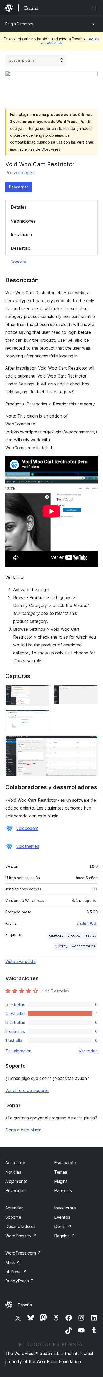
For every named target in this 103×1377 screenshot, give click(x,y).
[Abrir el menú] (94, 8)
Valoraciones (23, 221)
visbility (61, 946)
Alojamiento (16, 1181)
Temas (60, 1172)
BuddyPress (19, 1280)
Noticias (13, 1172)
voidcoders (24, 172)
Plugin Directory (19, 24)
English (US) (87, 923)
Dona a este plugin (23, 1130)
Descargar (18, 187)
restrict (90, 935)
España (25, 1304)
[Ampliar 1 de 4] (42, 691)
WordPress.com (23, 1253)
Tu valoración (18, 1050)
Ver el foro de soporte (27, 1090)
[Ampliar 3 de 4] (42, 717)
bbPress (16, 1271)
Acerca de (15, 1162)
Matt (12, 1262)
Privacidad (15, 1190)
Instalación (21, 234)
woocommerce (84, 946)
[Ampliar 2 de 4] (90, 691)
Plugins (61, 1181)
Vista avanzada (20, 961)
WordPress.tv (21, 1235)
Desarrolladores (20, 1226)
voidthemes (27, 846)
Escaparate (65, 1162)
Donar (62, 1226)
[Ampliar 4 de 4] (90, 742)
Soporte (18, 261)
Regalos (64, 1235)
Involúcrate (65, 1208)
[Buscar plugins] (61, 60)
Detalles (18, 207)
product (74, 935)
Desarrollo (20, 248)
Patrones (63, 1190)
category (56, 935)
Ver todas (88, 1050)
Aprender (14, 1208)
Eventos (62, 1217)
